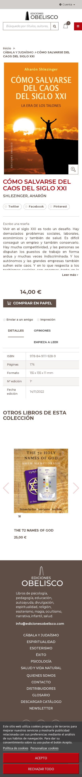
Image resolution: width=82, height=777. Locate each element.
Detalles (16, 330)
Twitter (13, 206)
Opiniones (42, 330)
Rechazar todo (41, 769)
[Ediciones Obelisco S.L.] (41, 17)
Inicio (7, 48)
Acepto (41, 758)
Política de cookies (15, 748)
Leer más (69, 275)
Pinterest (60, 206)
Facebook (36, 206)
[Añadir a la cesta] (42, 516)
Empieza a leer (46, 342)
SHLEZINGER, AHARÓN (24, 196)
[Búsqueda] (55, 26)
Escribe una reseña (16, 224)
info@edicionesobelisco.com (40, 624)
